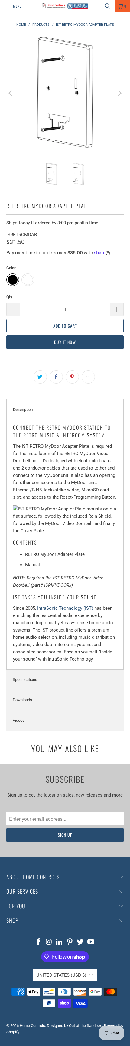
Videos (18, 720)
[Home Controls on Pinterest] (70, 942)
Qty (9, 297)
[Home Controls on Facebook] (38, 942)
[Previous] (11, 93)
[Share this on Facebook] (56, 377)
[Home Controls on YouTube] (91, 942)
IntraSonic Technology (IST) (65, 608)
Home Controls (32, 1025)
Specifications (25, 679)
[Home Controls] (65, 6)
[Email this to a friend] (88, 377)
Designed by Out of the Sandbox (74, 1025)
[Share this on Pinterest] (72, 377)
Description (23, 409)
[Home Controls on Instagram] (49, 942)
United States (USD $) (61, 975)
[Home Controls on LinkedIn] (59, 942)
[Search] (107, 6)
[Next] (119, 93)
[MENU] (2, 6)
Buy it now (65, 342)
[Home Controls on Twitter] (80, 942)
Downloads (22, 700)
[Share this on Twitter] (40, 377)
